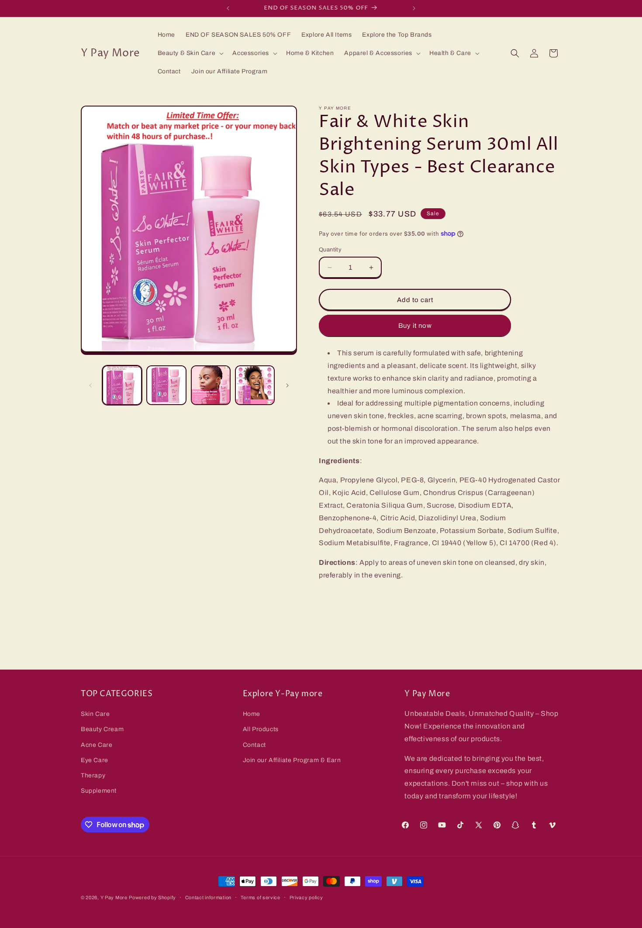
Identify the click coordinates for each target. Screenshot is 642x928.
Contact (254, 745)
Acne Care (96, 745)
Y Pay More (114, 897)
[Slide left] (90, 385)
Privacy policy (306, 897)
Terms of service (260, 897)
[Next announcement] (414, 8)
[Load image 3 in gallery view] (211, 385)
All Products (261, 729)
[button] (190, 53)
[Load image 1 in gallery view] (122, 385)
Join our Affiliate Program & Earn (292, 760)
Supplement (99, 790)
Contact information (208, 897)
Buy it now (415, 325)
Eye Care (94, 760)
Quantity (330, 250)
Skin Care (95, 714)
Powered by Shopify (152, 897)
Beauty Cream (102, 729)
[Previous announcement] (228, 8)
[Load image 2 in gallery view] (166, 385)
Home (251, 714)
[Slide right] (287, 385)
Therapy (93, 775)
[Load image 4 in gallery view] (255, 385)
